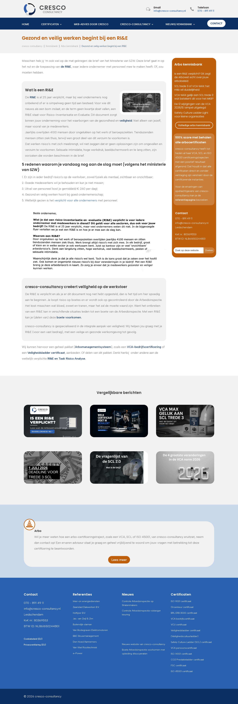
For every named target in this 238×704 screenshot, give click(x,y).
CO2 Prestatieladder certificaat (187, 659)
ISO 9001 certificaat (181, 601)
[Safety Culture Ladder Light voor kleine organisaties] (53, 467)
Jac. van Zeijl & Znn (83, 618)
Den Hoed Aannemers (85, 641)
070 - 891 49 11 (206, 10)
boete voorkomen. (69, 317)
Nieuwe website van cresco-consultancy (143, 644)
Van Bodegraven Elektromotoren (90, 630)
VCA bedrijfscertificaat (182, 618)
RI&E (33, 97)
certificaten (50, 24)
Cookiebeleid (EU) (33, 639)
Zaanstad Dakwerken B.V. (86, 607)
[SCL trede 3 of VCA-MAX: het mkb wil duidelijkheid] (119, 421)
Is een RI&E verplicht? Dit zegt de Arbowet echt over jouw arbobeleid (192, 77)
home (25, 24)
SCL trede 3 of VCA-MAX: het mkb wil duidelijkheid (192, 88)
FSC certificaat (178, 665)
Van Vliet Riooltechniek (85, 647)
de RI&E (66, 66)
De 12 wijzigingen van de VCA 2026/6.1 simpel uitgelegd (192, 105)
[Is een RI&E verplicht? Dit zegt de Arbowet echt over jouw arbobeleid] (53, 421)
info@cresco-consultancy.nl (170, 10)
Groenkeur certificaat (182, 607)
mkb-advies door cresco (91, 24)
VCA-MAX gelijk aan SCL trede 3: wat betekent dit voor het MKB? (194, 97)
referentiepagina (185, 199)
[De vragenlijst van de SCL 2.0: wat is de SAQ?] (119, 467)
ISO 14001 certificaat (181, 653)
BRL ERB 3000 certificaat (184, 613)
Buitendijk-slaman (82, 624)
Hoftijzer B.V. (79, 613)
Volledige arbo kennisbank (194, 125)
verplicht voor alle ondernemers (76, 200)
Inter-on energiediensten (86, 601)
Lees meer (119, 560)
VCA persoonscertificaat (184, 648)
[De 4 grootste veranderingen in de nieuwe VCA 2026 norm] (185, 467)
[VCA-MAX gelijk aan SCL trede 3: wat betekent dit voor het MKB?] (185, 421)
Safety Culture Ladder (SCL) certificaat (191, 642)
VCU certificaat (179, 624)
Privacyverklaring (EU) (35, 645)
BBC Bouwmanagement (86, 636)
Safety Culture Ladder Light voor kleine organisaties (191, 114)
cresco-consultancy (135, 24)
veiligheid (125, 120)
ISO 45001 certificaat (182, 671)
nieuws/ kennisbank (179, 24)
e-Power (77, 653)
